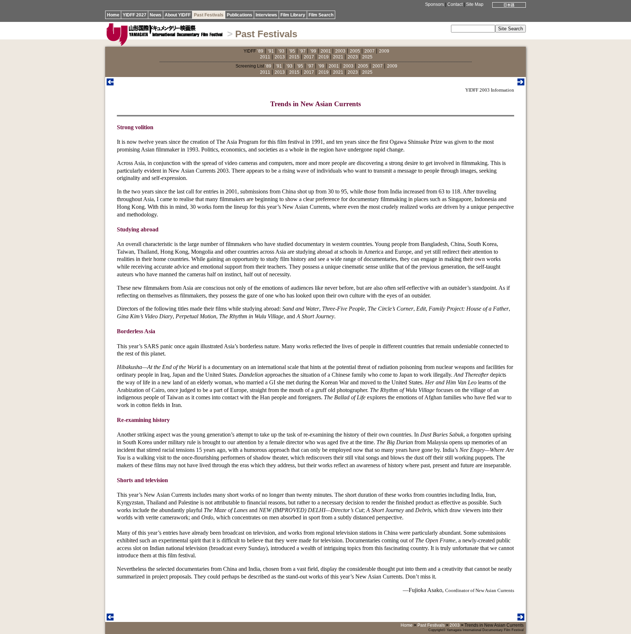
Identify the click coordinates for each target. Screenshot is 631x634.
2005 (355, 51)
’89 (260, 51)
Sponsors (434, 4)
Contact (455, 4)
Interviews (266, 15)
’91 (271, 51)
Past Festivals (208, 15)
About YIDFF (178, 15)
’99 (313, 51)
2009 (384, 51)
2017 (309, 56)
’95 (292, 51)
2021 (338, 56)
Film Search (321, 15)
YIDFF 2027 (134, 15)
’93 (281, 51)
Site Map (474, 4)
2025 (367, 56)
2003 (340, 51)
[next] (520, 83)
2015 (294, 56)
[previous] (110, 83)
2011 (265, 56)
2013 (280, 56)
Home (113, 15)
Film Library (292, 15)
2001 (326, 51)
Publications (239, 15)
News (155, 15)
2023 (353, 56)
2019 (323, 56)
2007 (369, 51)
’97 (302, 51)
